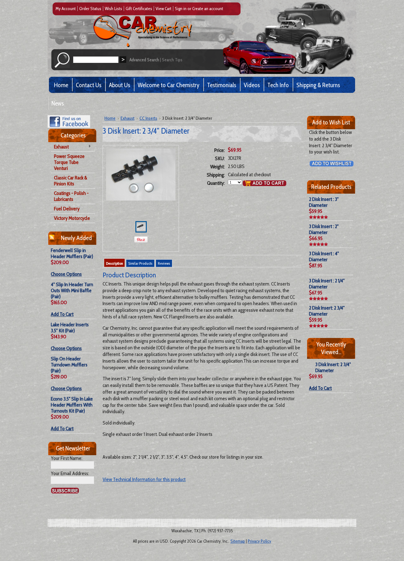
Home (110, 118)
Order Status (90, 8)
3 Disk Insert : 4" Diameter (324, 256)
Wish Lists (113, 8)
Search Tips (172, 59)
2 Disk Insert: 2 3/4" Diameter (327, 311)
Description (114, 263)
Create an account (207, 8)
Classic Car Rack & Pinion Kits (70, 181)
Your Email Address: (70, 473)
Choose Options (66, 274)
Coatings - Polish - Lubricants (71, 196)
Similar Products (140, 263)
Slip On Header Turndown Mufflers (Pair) (69, 365)
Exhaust (60, 147)
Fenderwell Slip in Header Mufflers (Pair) (72, 253)
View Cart (163, 8)
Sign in (181, 8)
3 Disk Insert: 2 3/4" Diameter (333, 367)
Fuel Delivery (67, 209)
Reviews (164, 263)
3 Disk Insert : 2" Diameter (324, 229)
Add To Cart (62, 314)
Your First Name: (66, 458)
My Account (66, 8)
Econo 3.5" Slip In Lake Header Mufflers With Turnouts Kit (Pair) (72, 405)
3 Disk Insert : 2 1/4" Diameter (327, 284)
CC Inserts (148, 118)
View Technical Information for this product (144, 479)
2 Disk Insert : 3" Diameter (324, 202)
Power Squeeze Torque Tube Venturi (69, 162)
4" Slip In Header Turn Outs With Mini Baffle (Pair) (72, 290)
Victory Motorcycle (72, 218)
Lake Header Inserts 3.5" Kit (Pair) (70, 328)
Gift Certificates (139, 8)
